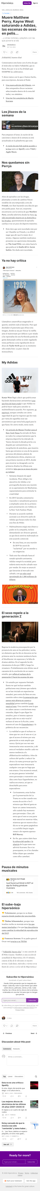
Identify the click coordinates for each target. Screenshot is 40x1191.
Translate (6, 13)
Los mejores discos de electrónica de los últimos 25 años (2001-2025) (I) (14, 1104)
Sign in (35, 3)
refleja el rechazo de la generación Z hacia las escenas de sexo (17, 676)
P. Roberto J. (14, 1136)
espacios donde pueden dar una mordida (18, 916)
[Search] (36, 1076)
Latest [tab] (10, 1076)
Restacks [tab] (16, 1049)
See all (6, 1144)
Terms (27, 1173)
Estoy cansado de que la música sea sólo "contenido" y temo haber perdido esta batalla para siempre (13, 1126)
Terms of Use (30, 1005)
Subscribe (27, 3)
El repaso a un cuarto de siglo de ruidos (14, 1111)
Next (32, 1033)
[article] (20, 1089)
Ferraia (13, 1115)
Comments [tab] (7, 1049)
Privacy (20, 1173)
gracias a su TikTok (19, 941)
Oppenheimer (27, 724)
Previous (9, 1033)
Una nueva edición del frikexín (18, 85)
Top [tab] (4, 1076)
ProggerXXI (18, 1093)
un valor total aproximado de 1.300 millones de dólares (23, 576)
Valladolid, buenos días (12, 10)
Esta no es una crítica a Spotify (12, 1084)
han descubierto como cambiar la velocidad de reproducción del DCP (20, 930)
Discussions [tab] (19, 1076)
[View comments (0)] (12, 52)
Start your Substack (14, 1181)
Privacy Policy (19, 1010)
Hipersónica (11, 45)
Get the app (30, 1181)
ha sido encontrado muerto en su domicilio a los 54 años (19, 217)
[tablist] (11, 1049)
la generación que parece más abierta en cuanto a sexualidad (22, 700)
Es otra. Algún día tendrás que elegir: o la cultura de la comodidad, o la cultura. (13, 1089)
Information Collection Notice (24, 1008)
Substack (9, 1186)
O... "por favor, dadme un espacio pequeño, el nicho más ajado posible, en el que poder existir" (14, 1132)
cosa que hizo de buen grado (18, 402)
